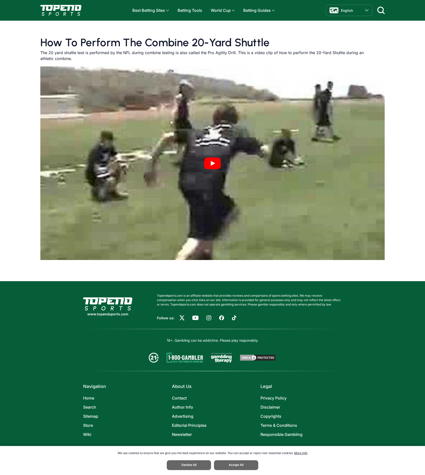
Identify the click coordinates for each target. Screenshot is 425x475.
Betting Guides (257, 10)
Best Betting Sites (148, 10)
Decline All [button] (189, 465)
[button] (167, 10)
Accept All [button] (236, 465)
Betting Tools (190, 10)
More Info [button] (300, 453)
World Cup (221, 10)
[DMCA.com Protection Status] (257, 357)
